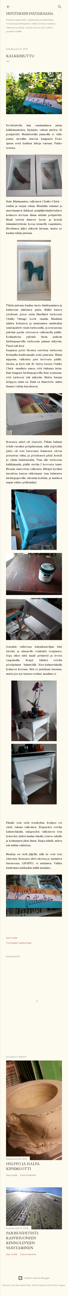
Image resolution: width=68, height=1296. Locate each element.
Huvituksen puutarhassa (29, 13)
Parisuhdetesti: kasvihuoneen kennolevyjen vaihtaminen (22, 1240)
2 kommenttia (28, 1254)
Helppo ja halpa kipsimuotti (23, 1166)
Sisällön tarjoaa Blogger (37, 1278)
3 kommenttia (28, 1175)
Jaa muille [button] (11, 937)
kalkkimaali (25, 942)
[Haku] (59, 6)
